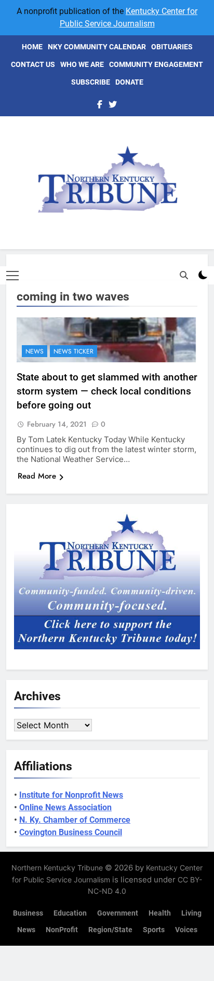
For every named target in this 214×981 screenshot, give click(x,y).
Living (191, 913)
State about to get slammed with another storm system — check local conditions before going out (107, 391)
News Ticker (73, 351)
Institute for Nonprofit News (71, 795)
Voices (186, 929)
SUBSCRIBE (90, 82)
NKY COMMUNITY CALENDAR (97, 47)
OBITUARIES (172, 47)
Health (160, 913)
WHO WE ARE (82, 64)
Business (28, 913)
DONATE (129, 82)
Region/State (110, 929)
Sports (154, 929)
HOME (32, 47)
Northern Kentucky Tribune (57, 867)
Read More (37, 476)
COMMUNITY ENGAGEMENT (156, 64)
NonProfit (62, 929)
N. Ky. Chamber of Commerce (74, 820)
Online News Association (65, 807)
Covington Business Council (70, 832)
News (34, 351)
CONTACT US (33, 64)
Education (70, 913)
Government (117, 913)
